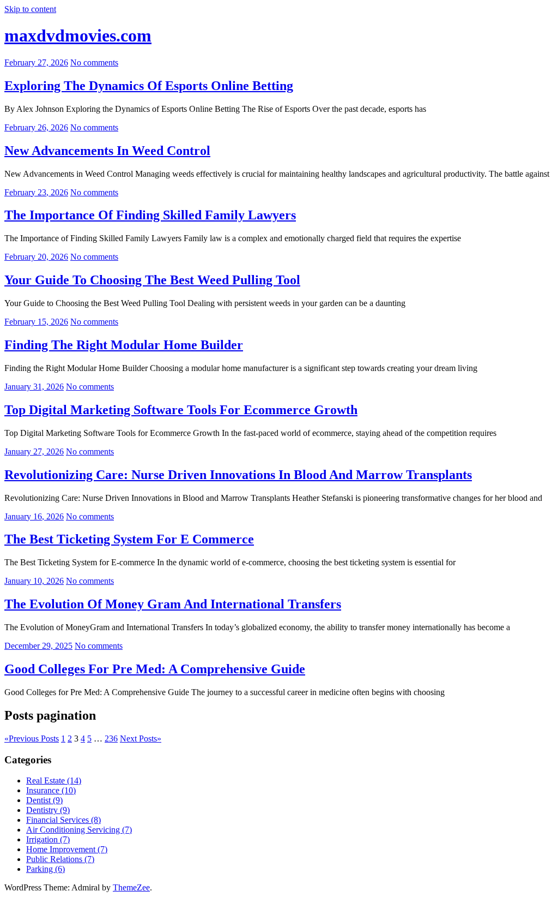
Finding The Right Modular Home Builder (123, 345)
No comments (94, 62)
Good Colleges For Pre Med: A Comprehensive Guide (154, 669)
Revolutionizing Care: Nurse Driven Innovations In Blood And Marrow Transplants (238, 475)
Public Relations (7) (60, 859)
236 (111, 738)
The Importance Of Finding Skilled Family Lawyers (150, 215)
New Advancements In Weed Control (107, 150)
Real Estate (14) (53, 780)
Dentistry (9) (48, 810)
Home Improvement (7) (66, 849)
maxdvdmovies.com (77, 35)
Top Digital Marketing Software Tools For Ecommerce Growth (180, 410)
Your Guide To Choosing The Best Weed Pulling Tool (152, 280)
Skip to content (30, 9)
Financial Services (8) (63, 819)
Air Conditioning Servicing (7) (79, 829)
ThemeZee (131, 887)
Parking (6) (45, 869)
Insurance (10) (51, 790)
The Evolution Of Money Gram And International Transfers (172, 604)
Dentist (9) (44, 800)
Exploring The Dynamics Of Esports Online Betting (148, 86)
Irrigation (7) (48, 839)
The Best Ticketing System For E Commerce (129, 539)
